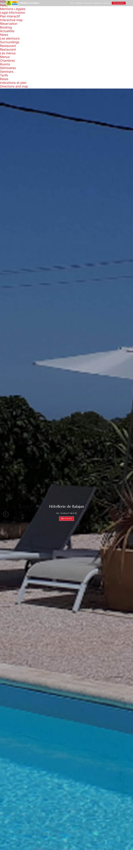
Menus (5, 57)
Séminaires (8, 68)
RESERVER (120, 3)
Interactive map (11, 20)
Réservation (8, 24)
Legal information (12, 12)
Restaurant (8, 46)
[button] (5, 514)
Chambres (7, 60)
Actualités (7, 31)
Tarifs (4, 75)
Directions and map (14, 86)
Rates (4, 79)
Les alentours (10, 38)
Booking (6, 27)
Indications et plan (13, 83)
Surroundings (9, 42)
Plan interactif (10, 16)
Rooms (5, 64)
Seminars (6, 71)
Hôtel (72, 3)
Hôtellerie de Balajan (29, 3)
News (4, 35)
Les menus (8, 53)
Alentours (106, 3)
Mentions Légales (12, 9)
